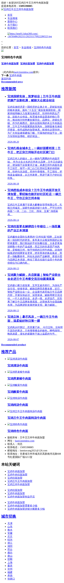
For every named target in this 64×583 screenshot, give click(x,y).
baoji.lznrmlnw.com (23, 72)
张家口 (11, 578)
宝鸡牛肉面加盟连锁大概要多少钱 (26, 509)
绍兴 (9, 539)
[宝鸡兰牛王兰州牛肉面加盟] (17, 9)
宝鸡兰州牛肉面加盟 (18, 484)
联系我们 (12, 28)
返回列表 (6, 78)
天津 (9, 523)
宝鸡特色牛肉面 (42, 47)
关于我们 (12, 24)
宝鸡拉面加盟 (27, 63)
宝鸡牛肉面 (15, 75)
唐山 (9, 556)
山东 (9, 526)
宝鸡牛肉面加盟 (10, 63)
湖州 (9, 546)
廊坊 (9, 552)
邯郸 (9, 559)
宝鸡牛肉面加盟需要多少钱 (22, 505)
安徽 (9, 533)
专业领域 (12, 18)
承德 (9, 575)
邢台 (9, 549)
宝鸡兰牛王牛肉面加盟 (19, 481)
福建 (9, 572)
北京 (9, 536)
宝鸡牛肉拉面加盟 (17, 474)
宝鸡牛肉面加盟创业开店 (21, 496)
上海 (9, 562)
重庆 (9, 565)
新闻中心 (12, 21)
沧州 (9, 569)
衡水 (9, 530)
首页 (9, 15)
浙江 (9, 543)
